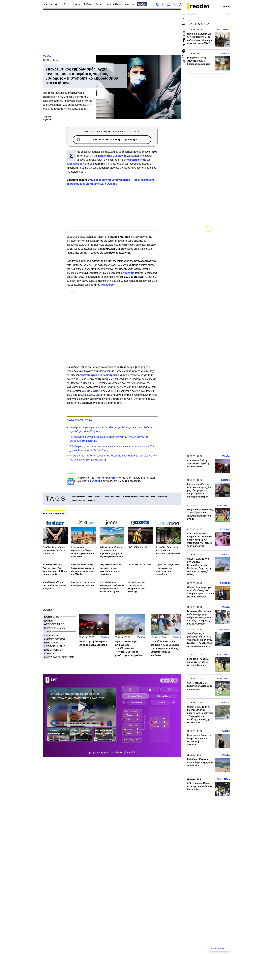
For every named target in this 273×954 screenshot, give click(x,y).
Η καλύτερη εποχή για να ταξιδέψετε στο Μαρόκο (83, 583)
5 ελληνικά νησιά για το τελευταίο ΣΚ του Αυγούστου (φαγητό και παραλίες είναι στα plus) (111, 552)
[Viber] (183, 62)
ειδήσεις (94, 481)
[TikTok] (179, 4)
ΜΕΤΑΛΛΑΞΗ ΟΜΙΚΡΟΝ (84, 500)
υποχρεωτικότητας (135, 159)
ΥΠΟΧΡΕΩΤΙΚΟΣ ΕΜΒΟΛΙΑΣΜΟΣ (104, 497)
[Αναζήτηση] (229, 14)
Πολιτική (60, 4)
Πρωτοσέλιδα (113, 4)
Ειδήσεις (47, 4)
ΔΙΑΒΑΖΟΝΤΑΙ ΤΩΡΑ (79, 420)
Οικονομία (74, 4)
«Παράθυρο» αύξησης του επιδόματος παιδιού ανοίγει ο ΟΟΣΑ (54, 585)
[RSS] (157, 4)
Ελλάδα (87, 4)
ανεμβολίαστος (90, 391)
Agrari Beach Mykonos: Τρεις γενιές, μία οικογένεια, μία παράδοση (167, 569)
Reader (99, 478)
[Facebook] (162, 4)
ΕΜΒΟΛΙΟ (163, 497)
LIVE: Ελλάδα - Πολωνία (139, 565)
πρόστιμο (129, 273)
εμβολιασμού (75, 163)
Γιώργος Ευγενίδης (55, 628)
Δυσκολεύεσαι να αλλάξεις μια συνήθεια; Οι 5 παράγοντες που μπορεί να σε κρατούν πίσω (112, 587)
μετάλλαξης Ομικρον (110, 155)
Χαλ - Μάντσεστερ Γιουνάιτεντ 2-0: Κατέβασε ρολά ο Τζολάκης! (136, 587)
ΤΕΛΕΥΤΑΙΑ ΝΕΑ (198, 23)
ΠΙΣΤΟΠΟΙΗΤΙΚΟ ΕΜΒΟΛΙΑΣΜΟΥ (139, 497)
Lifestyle (129, 4)
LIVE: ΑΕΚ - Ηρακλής (138, 547)
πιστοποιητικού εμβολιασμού (98, 375)
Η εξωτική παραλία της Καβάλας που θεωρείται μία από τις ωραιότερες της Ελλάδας (82, 569)
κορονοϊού (107, 284)
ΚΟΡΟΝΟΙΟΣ (79, 497)
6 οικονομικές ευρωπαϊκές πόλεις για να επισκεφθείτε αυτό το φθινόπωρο (83, 552)
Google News (114, 478)
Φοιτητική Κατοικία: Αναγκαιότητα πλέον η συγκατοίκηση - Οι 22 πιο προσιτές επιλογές (55, 569)
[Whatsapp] (183, 56)
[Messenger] (183, 51)
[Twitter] (174, 4)
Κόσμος (98, 4)
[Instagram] (168, 4)
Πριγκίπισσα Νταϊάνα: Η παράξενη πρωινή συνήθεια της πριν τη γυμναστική (111, 569)
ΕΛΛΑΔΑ (47, 56)
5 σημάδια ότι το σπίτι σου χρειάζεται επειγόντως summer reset (168, 550)
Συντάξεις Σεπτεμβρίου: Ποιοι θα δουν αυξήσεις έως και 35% (54, 550)
